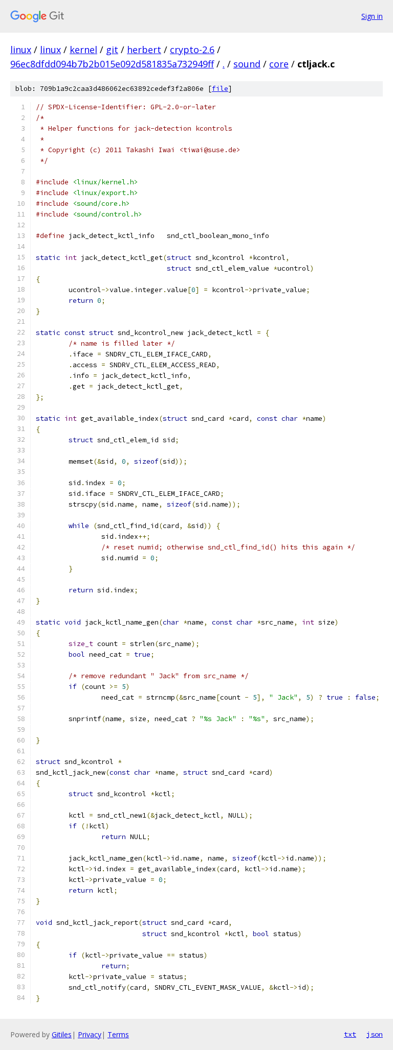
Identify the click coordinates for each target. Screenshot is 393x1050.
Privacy (89, 1034)
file (220, 88)
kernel (83, 49)
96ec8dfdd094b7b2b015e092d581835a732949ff (112, 64)
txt (350, 1034)
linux (20, 49)
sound (246, 64)
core (279, 64)
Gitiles (62, 1034)
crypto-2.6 (192, 49)
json (374, 1034)
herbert (144, 49)
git (112, 49)
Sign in (372, 16)
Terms (118, 1034)
